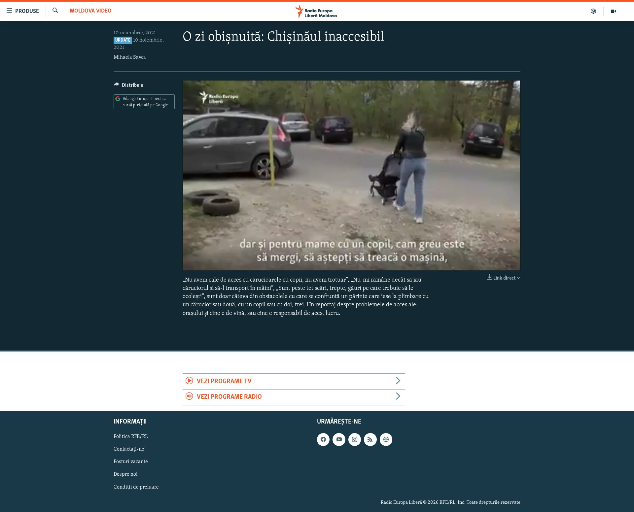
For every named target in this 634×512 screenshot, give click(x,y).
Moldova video (91, 11)
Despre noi (126, 474)
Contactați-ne (129, 449)
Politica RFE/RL (131, 436)
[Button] (128, 87)
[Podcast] (593, 11)
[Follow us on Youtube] (339, 439)
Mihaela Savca (130, 57)
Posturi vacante (131, 461)
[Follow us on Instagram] (354, 439)
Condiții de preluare (136, 487)
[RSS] (370, 439)
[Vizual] (613, 11)
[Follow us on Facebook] (323, 439)
